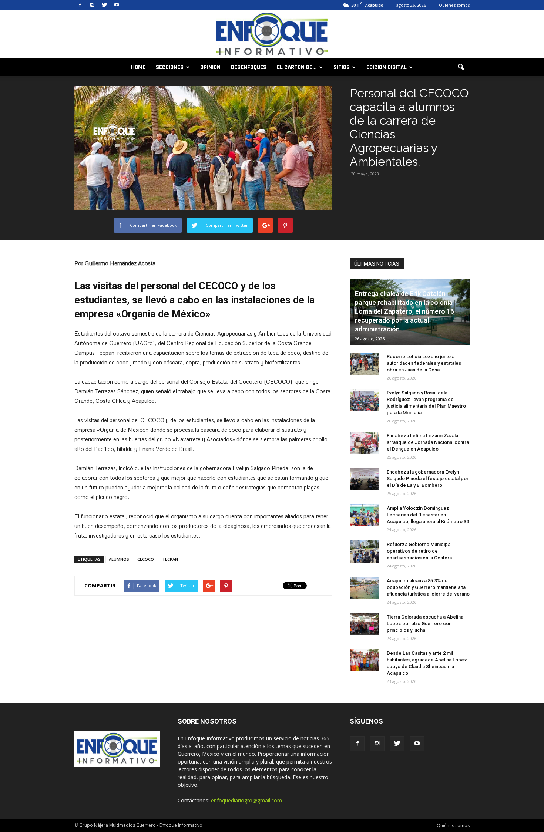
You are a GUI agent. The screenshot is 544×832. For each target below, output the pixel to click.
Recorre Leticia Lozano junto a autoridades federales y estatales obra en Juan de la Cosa (424, 363)
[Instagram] (92, 5)
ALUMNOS (119, 559)
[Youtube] (116, 5)
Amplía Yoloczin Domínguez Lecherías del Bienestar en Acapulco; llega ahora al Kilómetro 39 (428, 514)
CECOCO (145, 559)
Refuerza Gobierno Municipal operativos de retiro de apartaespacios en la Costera (419, 551)
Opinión (210, 67)
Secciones (170, 67)
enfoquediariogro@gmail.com (246, 800)
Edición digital (386, 67)
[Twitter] (104, 5)
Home (138, 67)
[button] (461, 67)
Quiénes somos (454, 5)
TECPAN (170, 559)
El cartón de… (297, 67)
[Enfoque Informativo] (272, 35)
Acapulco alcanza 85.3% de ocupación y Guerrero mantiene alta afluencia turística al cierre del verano (428, 587)
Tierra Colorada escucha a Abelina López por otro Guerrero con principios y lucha (425, 623)
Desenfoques (248, 67)
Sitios (341, 67)
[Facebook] (79, 5)
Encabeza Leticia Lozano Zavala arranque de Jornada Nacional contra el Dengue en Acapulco (428, 442)
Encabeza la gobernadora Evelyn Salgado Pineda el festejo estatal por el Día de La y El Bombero (428, 478)
